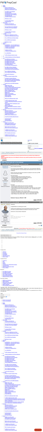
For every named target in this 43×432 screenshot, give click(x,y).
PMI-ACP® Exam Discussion (10, 126)
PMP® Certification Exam (9, 90)
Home (4, 5)
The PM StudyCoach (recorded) (10, 13)
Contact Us (5, 260)
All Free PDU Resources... (9, 74)
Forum (4, 121)
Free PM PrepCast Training (10, 59)
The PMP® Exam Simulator (10, 11)
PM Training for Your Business (10, 81)
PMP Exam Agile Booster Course (11, 9)
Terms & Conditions (6, 255)
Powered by (19, 233)
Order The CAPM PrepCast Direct (11, 34)
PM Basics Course (8, 18)
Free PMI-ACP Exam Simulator (10, 67)
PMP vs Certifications (9, 105)
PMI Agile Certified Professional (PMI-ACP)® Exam (16, 152)
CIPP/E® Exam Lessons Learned (11, 135)
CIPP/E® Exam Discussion (10, 134)
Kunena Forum (23, 233)
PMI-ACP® (5, 22)
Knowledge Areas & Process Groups (11, 88)
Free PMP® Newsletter (7, 271)
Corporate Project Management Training (10, 264)
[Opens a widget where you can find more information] (38, 430)
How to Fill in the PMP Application (11, 89)
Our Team (4, 252)
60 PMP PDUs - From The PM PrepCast (12, 44)
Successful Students (8, 120)
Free (4, 58)
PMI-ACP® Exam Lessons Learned (11, 127)
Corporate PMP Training (9, 20)
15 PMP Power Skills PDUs (10, 46)
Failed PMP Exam (8, 96)
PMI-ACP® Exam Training (7, 282)
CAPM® (4, 33)
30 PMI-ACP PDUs (8, 347)
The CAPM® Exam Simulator (10, 39)
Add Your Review (8, 118)
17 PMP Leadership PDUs (9, 47)
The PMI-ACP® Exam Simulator (11, 27)
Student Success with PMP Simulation (11, 83)
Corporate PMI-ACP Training (10, 31)
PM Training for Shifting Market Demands (12, 80)
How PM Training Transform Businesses (12, 79)
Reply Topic (4, 160)
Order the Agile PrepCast (9, 23)
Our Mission (5, 253)
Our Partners (5, 254)
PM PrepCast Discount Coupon (8, 266)
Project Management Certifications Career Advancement (15, 399)
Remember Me (31, 149)
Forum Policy (14, 143)
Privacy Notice (5, 256)
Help (3, 261)
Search (20, 143)
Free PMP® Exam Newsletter (10, 63)
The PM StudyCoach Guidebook (11, 14)
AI (3, 56)
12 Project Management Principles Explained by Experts (15, 398)
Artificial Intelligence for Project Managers (12, 57)
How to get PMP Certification (10, 91)
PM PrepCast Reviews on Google (11, 111)
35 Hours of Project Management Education (12, 87)
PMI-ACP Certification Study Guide (11, 98)
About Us (4, 251)
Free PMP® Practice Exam (10, 61)
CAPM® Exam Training (7, 283)
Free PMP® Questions (7, 272)
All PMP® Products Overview (10, 16)
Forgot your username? (38, 148)
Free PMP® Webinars (9, 64)
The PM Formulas (8, 12)
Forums (2, 143)
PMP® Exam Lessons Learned (10, 123)
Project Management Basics (7, 275)
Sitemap (4, 263)
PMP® (4, 6)
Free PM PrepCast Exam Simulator (11, 60)
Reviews (4, 109)
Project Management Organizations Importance (13, 108)
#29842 (40, 202)
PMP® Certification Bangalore (10, 94)
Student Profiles (8, 119)
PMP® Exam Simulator (7, 280)
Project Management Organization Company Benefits (14, 401)
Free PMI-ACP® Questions (8, 273)
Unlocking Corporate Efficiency (10, 78)
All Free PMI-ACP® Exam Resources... (12, 69)
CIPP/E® (4, 42)
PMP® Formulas (8, 95)
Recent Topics (8, 143)
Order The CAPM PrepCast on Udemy (12, 35)
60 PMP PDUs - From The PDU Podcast (12, 45)
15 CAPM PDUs (8, 350)
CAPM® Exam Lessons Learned (11, 130)
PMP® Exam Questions (9, 93)
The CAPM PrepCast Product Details (11, 37)
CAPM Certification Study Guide (11, 100)
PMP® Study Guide (8, 85)
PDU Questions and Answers (10, 132)
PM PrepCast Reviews (9, 110)
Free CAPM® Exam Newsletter (10, 72)
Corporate (4, 75)
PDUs (4, 43)
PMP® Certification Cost (9, 86)
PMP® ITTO (7, 92)
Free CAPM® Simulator (7, 274)
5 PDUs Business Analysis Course (11, 55)
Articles (4, 84)
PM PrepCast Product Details (10, 8)
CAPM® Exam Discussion (10, 129)
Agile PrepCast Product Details (10, 24)
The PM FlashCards (8, 15)
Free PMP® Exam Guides (9, 62)
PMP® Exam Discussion (9, 122)
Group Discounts (8, 21)
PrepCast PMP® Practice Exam (8, 285)
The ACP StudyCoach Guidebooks (11, 26)
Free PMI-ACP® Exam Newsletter (11, 68)
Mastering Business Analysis (8, 276)
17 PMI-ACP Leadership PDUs (10, 348)
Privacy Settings (5, 267)
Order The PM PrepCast (9, 7)
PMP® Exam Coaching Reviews (11, 114)
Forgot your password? (7, 299)
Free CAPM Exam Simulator (10, 71)
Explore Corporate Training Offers (11, 76)
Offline (5, 179)
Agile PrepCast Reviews (9, 113)
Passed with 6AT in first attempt (7, 153)
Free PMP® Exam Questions (10, 124)
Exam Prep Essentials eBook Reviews (11, 116)
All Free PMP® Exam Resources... (11, 65)
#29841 (40, 164)
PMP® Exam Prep (6, 284)
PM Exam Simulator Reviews (10, 112)
